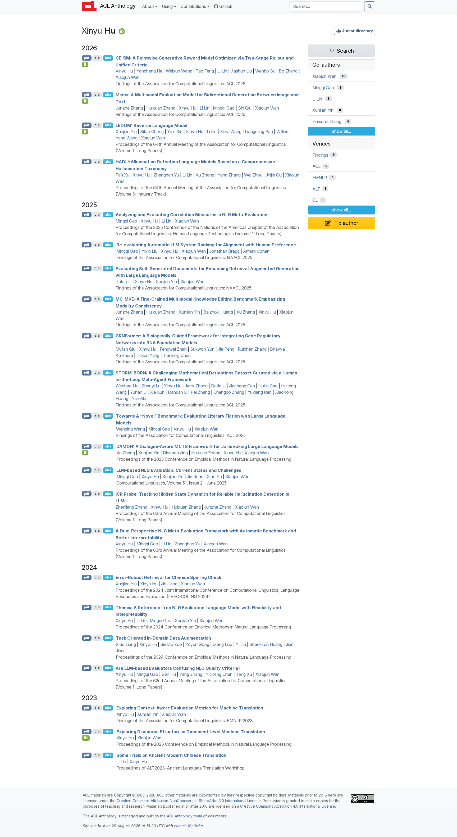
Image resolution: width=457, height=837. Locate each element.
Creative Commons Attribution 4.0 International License (287, 806)
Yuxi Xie (174, 131)
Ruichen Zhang (252, 349)
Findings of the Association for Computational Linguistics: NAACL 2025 (184, 257)
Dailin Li (218, 385)
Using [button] (167, 6)
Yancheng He (149, 71)
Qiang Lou (222, 644)
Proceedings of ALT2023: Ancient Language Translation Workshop (180, 768)
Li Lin (222, 71)
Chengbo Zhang (228, 392)
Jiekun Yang (147, 355)
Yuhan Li (138, 392)
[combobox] (326, 6)
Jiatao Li (123, 281)
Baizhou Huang (218, 312)
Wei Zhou (253, 175)
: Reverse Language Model (151, 125)
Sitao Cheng (152, 131)
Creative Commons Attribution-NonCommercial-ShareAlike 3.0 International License (189, 800)
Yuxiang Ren (260, 392)
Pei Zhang (200, 392)
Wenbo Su (265, 71)
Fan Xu (122, 175)
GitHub (225, 6)
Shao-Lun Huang (265, 644)
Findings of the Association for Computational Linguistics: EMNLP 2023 (184, 720)
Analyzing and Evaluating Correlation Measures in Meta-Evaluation (191, 214)
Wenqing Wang (130, 429)
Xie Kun (157, 392)
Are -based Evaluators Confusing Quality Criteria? (178, 668)
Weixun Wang (179, 71)
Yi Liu (241, 644)
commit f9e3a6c (188, 826)
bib (97, 58)
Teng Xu (244, 674)
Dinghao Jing (175, 452)
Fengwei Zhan (173, 349)
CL (315, 200)
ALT (316, 188)
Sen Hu (169, 674)
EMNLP (319, 177)
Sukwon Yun (202, 349)
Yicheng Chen (219, 674)
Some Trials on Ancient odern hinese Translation (171, 755)
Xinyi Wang (230, 131)
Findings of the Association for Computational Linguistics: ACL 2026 (180, 83)
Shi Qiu (245, 108)
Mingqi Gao (224, 108)
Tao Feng (205, 71)
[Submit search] (369, 6)
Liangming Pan (259, 131)
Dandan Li (177, 392)
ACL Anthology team (184, 816)
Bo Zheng (288, 71)
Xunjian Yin (126, 131)
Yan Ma (139, 398)
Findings (320, 154)
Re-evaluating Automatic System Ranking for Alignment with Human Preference (206, 244)
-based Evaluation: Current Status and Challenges (178, 470)
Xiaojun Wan (128, 77)
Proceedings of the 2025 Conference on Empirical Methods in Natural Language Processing (203, 459)
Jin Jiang (169, 583)
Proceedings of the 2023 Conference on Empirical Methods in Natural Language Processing (203, 744)
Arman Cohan (256, 251)
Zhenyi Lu (151, 385)
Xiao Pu (214, 476)
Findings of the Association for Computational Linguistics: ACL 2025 (180, 324)
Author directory (357, 31)
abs (108, 58)
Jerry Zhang (196, 385)
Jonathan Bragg (224, 251)
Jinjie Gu (274, 175)
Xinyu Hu (124, 71)
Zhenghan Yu (166, 175)
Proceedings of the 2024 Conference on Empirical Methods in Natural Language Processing (203, 627)
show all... (341, 131)
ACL (316, 166)
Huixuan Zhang (160, 108)
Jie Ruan (195, 476)
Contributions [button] (193, 6)
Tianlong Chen (177, 355)
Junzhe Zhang (129, 108)
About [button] (148, 6)
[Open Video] (86, 737)
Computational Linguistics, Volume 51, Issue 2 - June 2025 (171, 483)
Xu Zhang (205, 175)
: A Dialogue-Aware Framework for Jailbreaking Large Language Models (207, 446)
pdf (86, 58)
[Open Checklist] (85, 64)
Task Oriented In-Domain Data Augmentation (163, 638)
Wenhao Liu (127, 385)
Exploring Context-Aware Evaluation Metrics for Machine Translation (189, 708)
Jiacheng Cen (242, 385)
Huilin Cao (268, 385)
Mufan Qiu (125, 349)
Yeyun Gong (197, 644)
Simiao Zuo (171, 644)
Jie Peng (226, 349)
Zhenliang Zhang (131, 507)
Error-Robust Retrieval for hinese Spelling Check (168, 577)
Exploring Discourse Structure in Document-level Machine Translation (190, 731)
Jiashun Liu (241, 71)
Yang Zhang (229, 175)
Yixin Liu (149, 251)
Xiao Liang (126, 644)
